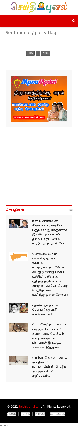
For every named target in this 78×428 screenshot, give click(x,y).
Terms (25, 414)
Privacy (40, 414)
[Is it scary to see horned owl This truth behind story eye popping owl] (18, 327)
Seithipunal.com (29, 407)
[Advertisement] (39, 166)
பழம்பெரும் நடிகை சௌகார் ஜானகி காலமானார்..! (45, 310)
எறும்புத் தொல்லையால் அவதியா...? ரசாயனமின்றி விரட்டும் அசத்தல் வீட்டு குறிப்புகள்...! (49, 367)
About (11, 414)
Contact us (57, 414)
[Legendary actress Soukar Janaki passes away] (18, 308)
